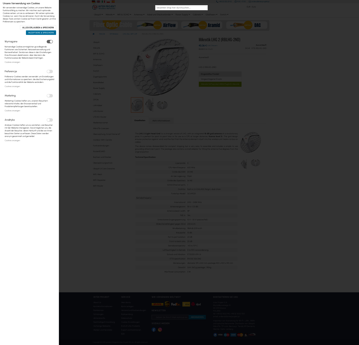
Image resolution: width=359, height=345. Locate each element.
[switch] (50, 41)
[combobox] (181, 7)
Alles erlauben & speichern (38, 27)
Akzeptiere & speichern (41, 33)
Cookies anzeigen (12, 62)
